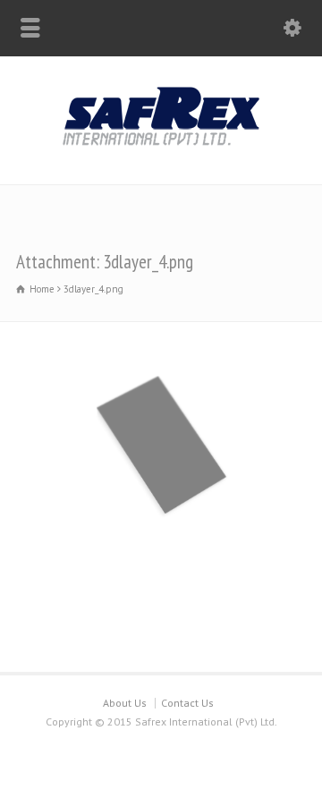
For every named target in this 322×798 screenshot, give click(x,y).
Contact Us (187, 702)
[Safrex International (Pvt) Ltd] (161, 146)
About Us (125, 702)
